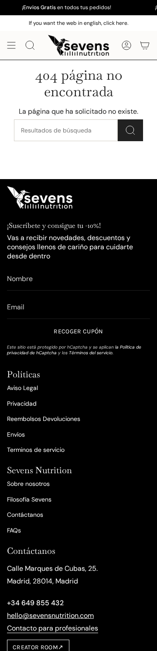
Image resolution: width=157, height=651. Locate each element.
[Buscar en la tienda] (130, 130)
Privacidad (22, 403)
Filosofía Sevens (29, 499)
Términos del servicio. (91, 353)
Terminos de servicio (36, 450)
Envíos (16, 434)
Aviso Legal (22, 388)
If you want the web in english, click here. (78, 23)
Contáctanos (25, 515)
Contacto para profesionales (52, 628)
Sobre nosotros (28, 484)
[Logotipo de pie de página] (39, 197)
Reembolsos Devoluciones (43, 419)
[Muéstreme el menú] (11, 45)
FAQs (14, 530)
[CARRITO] (145, 45)
